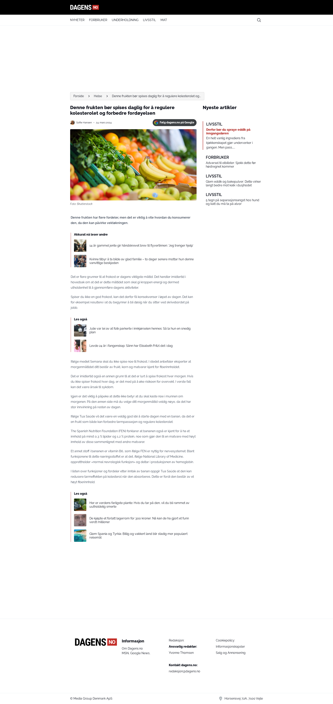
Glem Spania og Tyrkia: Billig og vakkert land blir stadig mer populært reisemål (138, 535)
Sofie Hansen (84, 122)
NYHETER (77, 20)
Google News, (140, 653)
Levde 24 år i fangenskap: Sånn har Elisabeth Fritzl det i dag (131, 346)
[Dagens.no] (166, 7)
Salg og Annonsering (231, 653)
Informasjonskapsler (230, 646)
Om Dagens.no (132, 648)
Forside (78, 96)
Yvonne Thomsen (181, 653)
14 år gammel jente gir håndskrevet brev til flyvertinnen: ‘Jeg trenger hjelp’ (141, 245)
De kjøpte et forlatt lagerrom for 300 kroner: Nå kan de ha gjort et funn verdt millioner (139, 520)
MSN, (126, 653)
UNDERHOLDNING (125, 20)
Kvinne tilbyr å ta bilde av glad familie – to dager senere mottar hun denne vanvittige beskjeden (141, 261)
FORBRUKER (98, 20)
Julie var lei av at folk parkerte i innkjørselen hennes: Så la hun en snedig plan (140, 330)
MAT (164, 20)
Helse (98, 96)
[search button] (259, 20)
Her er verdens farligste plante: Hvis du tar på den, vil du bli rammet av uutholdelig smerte (139, 504)
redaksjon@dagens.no (184, 671)
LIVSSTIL (149, 20)
